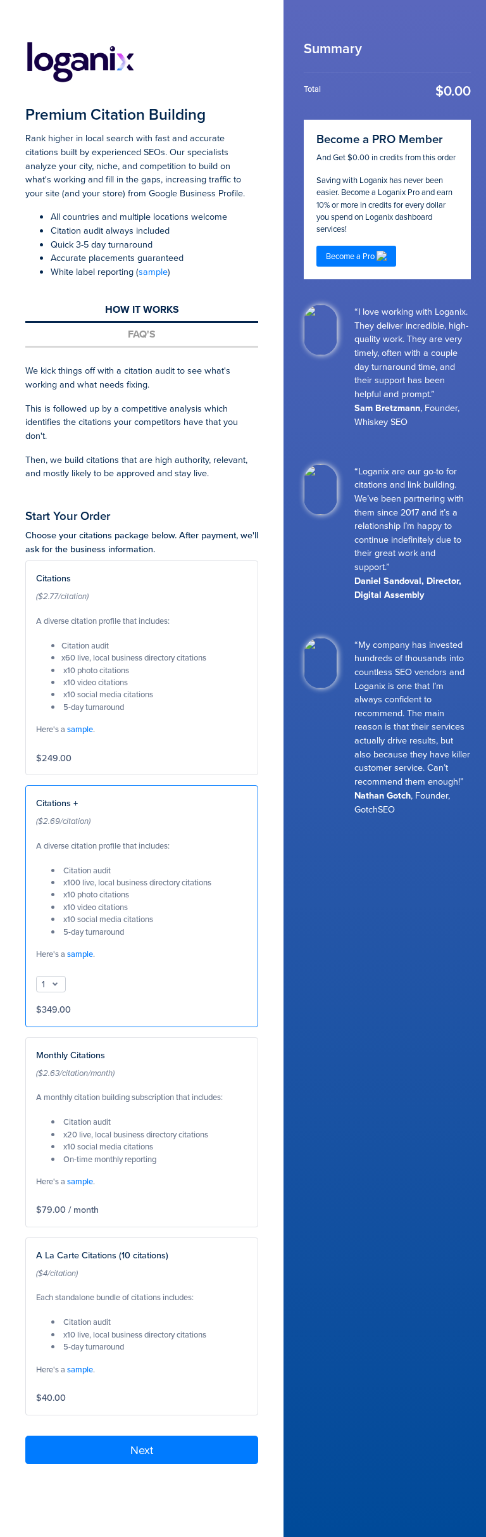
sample (153, 271)
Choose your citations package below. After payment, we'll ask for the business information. (141, 541)
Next (141, 1450)
